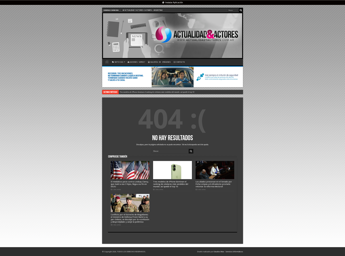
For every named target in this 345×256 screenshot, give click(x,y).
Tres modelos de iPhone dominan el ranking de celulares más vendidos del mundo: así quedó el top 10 (157, 92)
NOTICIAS (119, 62)
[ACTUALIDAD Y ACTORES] (172, 35)
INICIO (107, 62)
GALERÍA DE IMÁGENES (160, 62)
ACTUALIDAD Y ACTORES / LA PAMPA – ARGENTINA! (143, 10)
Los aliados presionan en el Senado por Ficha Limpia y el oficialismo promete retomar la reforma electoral (214, 184)
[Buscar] (241, 10)
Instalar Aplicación (174, 2)
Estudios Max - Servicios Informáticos (228, 252)
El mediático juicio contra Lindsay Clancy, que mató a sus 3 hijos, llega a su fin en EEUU (130, 184)
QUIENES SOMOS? (137, 62)
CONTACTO (180, 62)
